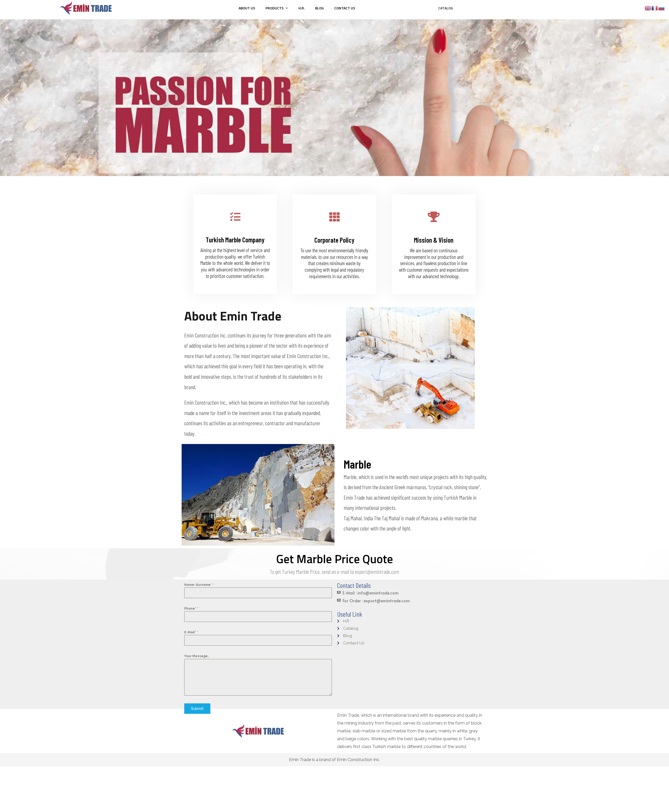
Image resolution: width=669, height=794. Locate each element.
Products (275, 8)
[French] (654, 7)
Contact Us (344, 8)
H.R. (301, 8)
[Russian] (661, 7)
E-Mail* (191, 632)
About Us (247, 8)
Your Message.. (196, 656)
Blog (319, 8)
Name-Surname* (199, 585)
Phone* (191, 608)
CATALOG (445, 8)
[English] (648, 7)
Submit (197, 709)
